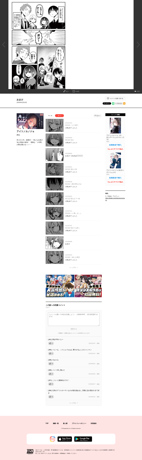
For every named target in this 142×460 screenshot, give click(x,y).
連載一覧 (56, 423)
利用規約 (94, 423)
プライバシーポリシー (79, 423)
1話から (98, 115)
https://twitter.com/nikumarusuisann (115, 199)
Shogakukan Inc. (66, 428)
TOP (46, 423)
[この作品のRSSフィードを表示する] (124, 103)
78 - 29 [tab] (50, 115)
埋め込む (119, 103)
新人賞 (65, 423)
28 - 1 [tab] (59, 115)
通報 (98, 343)
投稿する (74, 329)
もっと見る (72, 267)
